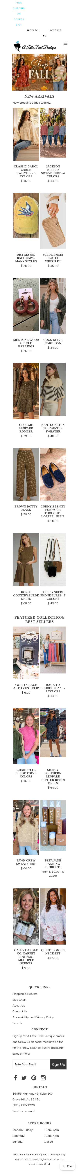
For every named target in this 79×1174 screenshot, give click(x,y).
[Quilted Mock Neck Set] (53, 943)
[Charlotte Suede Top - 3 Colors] (26, 763)
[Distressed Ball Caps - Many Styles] (26, 237)
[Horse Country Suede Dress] (26, 585)
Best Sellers (39, 622)
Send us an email (23, 1111)
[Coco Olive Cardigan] (53, 333)
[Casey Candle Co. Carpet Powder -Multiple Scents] (26, 943)
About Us (18, 1005)
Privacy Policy (58, 1154)
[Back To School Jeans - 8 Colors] (53, 672)
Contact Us (20, 1011)
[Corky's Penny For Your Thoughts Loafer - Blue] (53, 499)
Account (55, 30)
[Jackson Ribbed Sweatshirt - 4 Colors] (53, 156)
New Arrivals (39, 96)
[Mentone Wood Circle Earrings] (26, 330)
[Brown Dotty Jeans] (26, 500)
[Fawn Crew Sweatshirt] (26, 853)
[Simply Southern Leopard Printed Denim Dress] (53, 756)
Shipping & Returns (24, 994)
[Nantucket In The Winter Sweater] (53, 414)
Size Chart (19, 999)
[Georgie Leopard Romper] (26, 418)
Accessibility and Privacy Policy (33, 1017)
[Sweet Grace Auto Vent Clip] (26, 678)
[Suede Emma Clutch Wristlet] (53, 248)
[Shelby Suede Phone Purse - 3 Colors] (53, 585)
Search (34, 30)
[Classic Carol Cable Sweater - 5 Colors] (26, 160)
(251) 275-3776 (23, 1159)
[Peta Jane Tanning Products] (53, 850)
